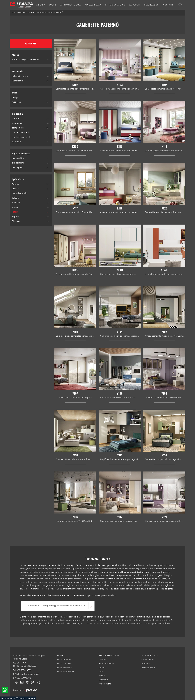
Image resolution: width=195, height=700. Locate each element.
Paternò (16, 212)
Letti (101, 671)
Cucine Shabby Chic (65, 671)
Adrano (15, 184)
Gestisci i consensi (27, 698)
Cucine (52, 4)
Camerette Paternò (55, 12)
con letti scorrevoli (21, 137)
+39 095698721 (24, 670)
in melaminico (19, 80)
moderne (16, 102)
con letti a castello (21, 132)
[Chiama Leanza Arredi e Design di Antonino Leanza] (15, 682)
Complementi (148, 659)
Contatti (168, 4)
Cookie (12, 698)
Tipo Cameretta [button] (21, 153)
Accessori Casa (93, 4)
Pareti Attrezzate (106, 663)
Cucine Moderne (63, 659)
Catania (15, 198)
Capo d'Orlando (19, 193)
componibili (18, 128)
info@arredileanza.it (29, 674)
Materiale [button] (17, 71)
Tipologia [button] (17, 113)
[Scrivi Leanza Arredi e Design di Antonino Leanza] (21, 682)
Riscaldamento (148, 667)
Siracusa (16, 221)
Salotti (102, 667)
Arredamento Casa (70, 4)
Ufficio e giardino (115, 4)
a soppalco (17, 123)
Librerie (102, 659)
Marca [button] (15, 54)
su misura (16, 141)
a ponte (16, 118)
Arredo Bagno (105, 683)
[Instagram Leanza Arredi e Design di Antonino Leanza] (37, 682)
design (15, 97)
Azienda (40, 4)
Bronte (15, 188)
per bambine (18, 158)
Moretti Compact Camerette (25, 59)
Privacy (4, 698)
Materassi (146, 663)
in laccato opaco (20, 76)
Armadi (102, 675)
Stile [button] (14, 92)
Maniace (16, 202)
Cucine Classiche (63, 663)
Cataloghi (134, 4)
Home (14, 12)
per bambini (18, 163)
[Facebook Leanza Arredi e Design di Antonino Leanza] (32, 682)
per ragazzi (17, 167)
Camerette (40, 12)
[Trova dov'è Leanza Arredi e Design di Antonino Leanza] (26, 682)
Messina (16, 207)
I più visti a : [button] (19, 179)
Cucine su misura (64, 667)
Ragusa (15, 216)
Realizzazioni (151, 4)
